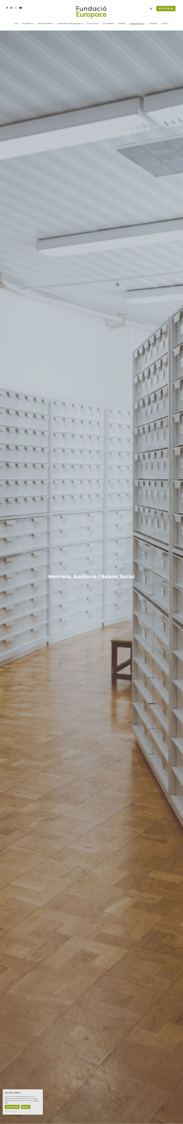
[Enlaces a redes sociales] (7, 8)
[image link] (91, 12)
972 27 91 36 (166, 8)
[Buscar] (151, 9)
